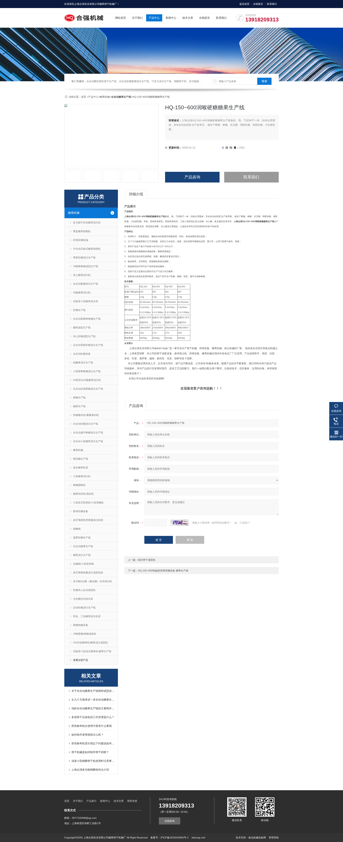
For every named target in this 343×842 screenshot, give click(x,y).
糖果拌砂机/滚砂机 (83, 493)
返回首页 (244, 4)
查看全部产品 (80, 660)
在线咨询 (170, 820)
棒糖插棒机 (79, 485)
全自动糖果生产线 (83, 546)
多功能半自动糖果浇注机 (87, 222)
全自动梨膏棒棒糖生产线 (87, 318)
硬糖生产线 (79, 397)
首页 (84, 96)
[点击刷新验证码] (179, 523)
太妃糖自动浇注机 (83, 598)
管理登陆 (274, 837)
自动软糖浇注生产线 (84, 607)
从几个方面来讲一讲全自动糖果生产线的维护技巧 (92, 699)
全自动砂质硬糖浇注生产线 (88, 388)
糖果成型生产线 (82, 327)
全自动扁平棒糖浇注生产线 (88, 432)
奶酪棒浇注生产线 (83, 362)
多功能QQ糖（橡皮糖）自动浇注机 (92, 581)
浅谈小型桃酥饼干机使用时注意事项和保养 (92, 760)
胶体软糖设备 (80, 511)
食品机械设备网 (257, 837)
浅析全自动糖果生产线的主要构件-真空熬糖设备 (92, 708)
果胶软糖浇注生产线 (84, 257)
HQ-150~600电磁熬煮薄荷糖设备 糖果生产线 (163, 570)
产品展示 (91, 800)
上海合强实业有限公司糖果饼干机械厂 (95, 4)
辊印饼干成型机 (146, 559)
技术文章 (187, 17)
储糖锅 (77, 528)
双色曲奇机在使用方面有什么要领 (91, 725)
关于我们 (137, 17)
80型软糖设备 (80, 240)
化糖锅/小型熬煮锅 (83, 563)
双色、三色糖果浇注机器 (87, 616)
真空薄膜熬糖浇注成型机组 (88, 572)
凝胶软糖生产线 (82, 537)
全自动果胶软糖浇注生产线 (88, 345)
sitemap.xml (198, 837)
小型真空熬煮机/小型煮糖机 (88, 502)
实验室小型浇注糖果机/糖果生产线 (92, 651)
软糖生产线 (79, 310)
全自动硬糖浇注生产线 (85, 283)
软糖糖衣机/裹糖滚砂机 (86, 415)
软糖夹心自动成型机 (84, 590)
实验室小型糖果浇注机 (85, 301)
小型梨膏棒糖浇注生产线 (87, 371)
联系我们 (272, 4)
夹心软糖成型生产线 (84, 336)
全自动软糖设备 (82, 353)
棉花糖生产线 (80, 458)
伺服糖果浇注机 (82, 292)
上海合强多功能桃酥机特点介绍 (90, 769)
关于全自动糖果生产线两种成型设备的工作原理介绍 (92, 690)
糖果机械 (105, 96)
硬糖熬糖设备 (80, 625)
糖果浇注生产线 (82, 555)
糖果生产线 (79, 406)
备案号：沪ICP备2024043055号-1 (169, 837)
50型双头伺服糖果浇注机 (87, 380)
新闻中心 (171, 17)
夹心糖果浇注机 (82, 275)
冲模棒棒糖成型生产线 (85, 266)
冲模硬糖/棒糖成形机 (84, 633)
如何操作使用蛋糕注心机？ (87, 734)
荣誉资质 (132, 800)
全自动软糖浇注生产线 (85, 423)
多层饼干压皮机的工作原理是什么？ (92, 717)
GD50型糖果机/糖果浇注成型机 (90, 642)
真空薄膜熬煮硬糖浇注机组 (88, 520)
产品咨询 (192, 177)
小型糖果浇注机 (82, 476)
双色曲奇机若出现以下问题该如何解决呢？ (92, 743)
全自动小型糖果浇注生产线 (88, 441)
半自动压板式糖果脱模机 (87, 248)
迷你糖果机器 (80, 467)
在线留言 (258, 4)
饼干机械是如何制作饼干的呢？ (90, 752)
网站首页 (120, 17)
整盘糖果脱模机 (82, 231)
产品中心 (154, 17)
